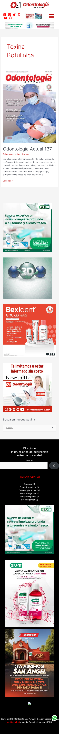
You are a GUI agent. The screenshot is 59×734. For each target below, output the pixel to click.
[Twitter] (14, 14)
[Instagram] (9, 14)
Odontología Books (27, 490)
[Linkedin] (19, 14)
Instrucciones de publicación (29, 451)
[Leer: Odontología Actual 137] (29, 106)
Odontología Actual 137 (27, 149)
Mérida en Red (13, 722)
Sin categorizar (28, 500)
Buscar (29, 460)
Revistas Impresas (28, 496)
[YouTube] (5, 17)
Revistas (25, 154)
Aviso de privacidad (29, 455)
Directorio (29, 448)
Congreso (28, 484)
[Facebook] (4, 14)
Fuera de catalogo (28, 487)
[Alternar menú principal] (51, 16)
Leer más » (8, 180)
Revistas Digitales (28, 493)
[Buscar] (54, 465)
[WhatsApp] (10, 17)
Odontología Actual (11, 154)
